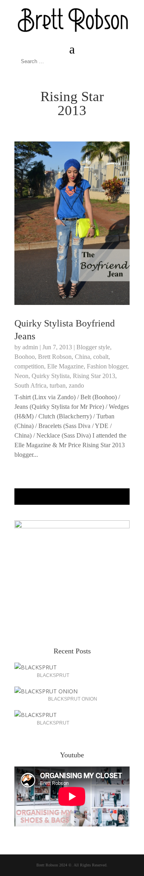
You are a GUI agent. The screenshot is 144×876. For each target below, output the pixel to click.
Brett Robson (55, 356)
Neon (21, 375)
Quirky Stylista (51, 375)
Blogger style (93, 347)
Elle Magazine (65, 366)
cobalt (100, 356)
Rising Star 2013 (94, 375)
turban (58, 385)
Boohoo (24, 356)
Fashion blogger (107, 366)
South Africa (30, 385)
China (82, 356)
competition (29, 366)
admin (30, 347)
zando (76, 385)
